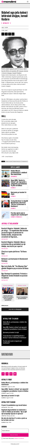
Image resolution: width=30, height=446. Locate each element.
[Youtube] (15, 373)
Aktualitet (4, 239)
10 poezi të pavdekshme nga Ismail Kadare (22, 297)
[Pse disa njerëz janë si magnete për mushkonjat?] (5, 214)
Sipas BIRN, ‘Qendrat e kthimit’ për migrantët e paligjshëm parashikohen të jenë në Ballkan (19, 183)
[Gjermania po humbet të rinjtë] (5, 194)
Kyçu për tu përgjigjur (15, 309)
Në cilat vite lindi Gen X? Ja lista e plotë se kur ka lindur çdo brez (14, 419)
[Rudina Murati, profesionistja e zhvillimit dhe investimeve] (5, 173)
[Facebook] (2, 34)
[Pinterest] (9, 34)
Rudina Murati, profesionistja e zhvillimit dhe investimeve (19, 172)
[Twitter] (6, 34)
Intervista (13, 176)
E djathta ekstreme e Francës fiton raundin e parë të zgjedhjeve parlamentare (8, 298)
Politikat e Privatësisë (19, 438)
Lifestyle (3, 415)
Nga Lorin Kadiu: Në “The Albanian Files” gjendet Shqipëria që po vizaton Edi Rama (14, 267)
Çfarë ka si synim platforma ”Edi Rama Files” (14, 252)
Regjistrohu (14, 434)
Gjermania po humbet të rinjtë (18, 193)
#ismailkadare (9, 161)
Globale (13, 187)
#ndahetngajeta (17, 161)
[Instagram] (3, 373)
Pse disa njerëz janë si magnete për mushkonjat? (19, 214)
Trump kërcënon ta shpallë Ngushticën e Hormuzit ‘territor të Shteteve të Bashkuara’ (19, 203)
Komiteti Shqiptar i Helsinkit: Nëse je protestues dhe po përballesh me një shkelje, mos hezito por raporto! (13, 244)
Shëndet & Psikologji (16, 217)
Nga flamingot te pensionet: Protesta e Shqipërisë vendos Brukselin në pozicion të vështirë (14, 276)
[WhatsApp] (13, 34)
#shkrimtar (24, 161)
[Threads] (11, 373)
